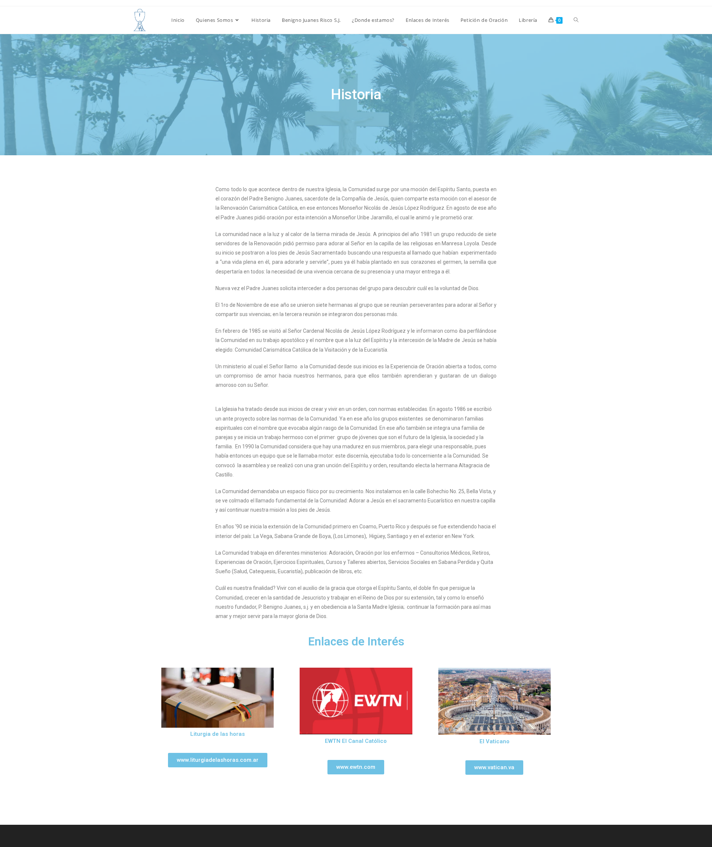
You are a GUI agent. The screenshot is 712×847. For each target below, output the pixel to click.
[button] (217, 760)
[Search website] (576, 20)
